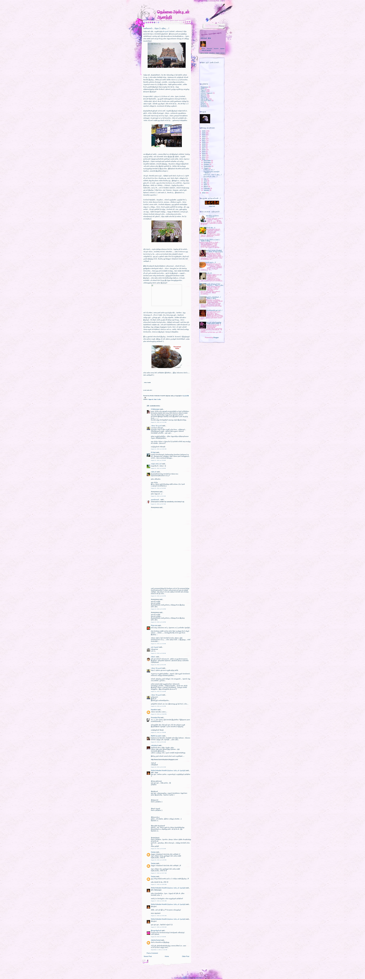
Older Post (185, 956)
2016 (203, 150)
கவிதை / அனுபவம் (206, 93)
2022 (203, 138)
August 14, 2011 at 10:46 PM (158, 714)
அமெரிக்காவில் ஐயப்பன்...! (214, 310)
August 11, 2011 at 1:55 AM (158, 460)
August (206, 168)
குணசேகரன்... (155, 499)
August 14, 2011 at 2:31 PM (158, 706)
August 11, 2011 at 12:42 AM (158, 449)
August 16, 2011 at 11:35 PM (158, 859)
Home (196, 1)
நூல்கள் (203, 103)
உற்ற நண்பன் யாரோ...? (210, 176)
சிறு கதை (204, 97)
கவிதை (203, 91)
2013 (203, 155)
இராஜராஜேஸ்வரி (156, 930)
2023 (203, 136)
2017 (203, 148)
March (206, 186)
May (205, 183)
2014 (203, 153)
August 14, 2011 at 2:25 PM (158, 691)
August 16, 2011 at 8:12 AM (158, 767)
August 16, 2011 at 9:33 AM (158, 848)
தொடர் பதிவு (157, 399)
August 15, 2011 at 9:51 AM (158, 742)
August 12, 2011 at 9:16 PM (158, 609)
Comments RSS (213, 1)
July (205, 179)
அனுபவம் (150, 399)
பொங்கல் (203, 105)
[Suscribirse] (192, 20)
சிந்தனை (204, 96)
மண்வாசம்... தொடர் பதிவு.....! (156, 28)
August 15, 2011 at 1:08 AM (158, 732)
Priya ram (154, 625)
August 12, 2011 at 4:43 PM (158, 596)
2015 (203, 151)
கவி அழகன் (155, 647)
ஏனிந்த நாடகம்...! (208, 169)
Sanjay (153, 852)
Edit (222, 1)
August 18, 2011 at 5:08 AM (158, 936)
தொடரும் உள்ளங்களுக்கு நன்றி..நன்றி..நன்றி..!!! (213, 322)
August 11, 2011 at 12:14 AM (158, 422)
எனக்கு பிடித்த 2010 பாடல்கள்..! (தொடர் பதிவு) (210, 240)
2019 (203, 144)
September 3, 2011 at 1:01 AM (159, 949)
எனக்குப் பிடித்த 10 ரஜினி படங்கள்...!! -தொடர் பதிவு (214, 251)
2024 (203, 135)
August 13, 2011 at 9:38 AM (158, 653)
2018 (203, 146)
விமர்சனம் (204, 106)
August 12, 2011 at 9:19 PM (158, 622)
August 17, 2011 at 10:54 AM (158, 927)
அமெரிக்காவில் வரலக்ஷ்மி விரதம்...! (211, 172)
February (207, 188)
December (207, 160)
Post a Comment (152, 953)
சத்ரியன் (153, 472)
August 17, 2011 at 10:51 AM (158, 900)
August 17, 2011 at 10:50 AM (158, 884)
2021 (203, 140)
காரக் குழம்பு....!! (211, 262)
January (206, 190)
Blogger (216, 337)
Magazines (204, 87)
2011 (203, 159)
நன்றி (202, 102)
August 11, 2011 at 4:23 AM (158, 496)
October (206, 164)
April (205, 184)
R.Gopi (153, 452)
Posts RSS (203, 1)
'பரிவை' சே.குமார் (156, 425)
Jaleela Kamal (156, 940)
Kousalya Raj (155, 717)
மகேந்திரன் (154, 745)
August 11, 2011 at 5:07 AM (158, 504)
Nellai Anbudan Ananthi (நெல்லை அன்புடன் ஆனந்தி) (168, 770)
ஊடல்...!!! (209, 273)
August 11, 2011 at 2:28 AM (158, 468)
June (205, 181)
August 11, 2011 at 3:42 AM (158, 488)
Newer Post (148, 956)
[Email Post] (144, 397)
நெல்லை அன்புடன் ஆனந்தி (180, 977)
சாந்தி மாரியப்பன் (156, 464)
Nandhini (154, 709)
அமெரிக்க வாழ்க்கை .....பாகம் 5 (212, 216)
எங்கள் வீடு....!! (210, 227)
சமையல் (203, 94)
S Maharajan (155, 409)
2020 (203, 142)
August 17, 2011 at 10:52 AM (158, 915)
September (207, 166)
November (207, 162)
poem (202, 88)
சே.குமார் (166, 31)
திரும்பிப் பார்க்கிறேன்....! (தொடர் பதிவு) (213, 297)
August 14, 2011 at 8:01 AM (158, 664)
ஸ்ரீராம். (153, 657)
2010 (203, 193)
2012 (203, 157)
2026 (203, 131)
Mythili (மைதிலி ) (156, 736)
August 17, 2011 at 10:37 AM (158, 873)
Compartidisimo (200, 977)
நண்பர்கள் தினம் (206, 100)
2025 (203, 133)
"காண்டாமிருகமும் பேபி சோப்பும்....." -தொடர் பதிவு (214, 284)
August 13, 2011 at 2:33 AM (158, 643)
